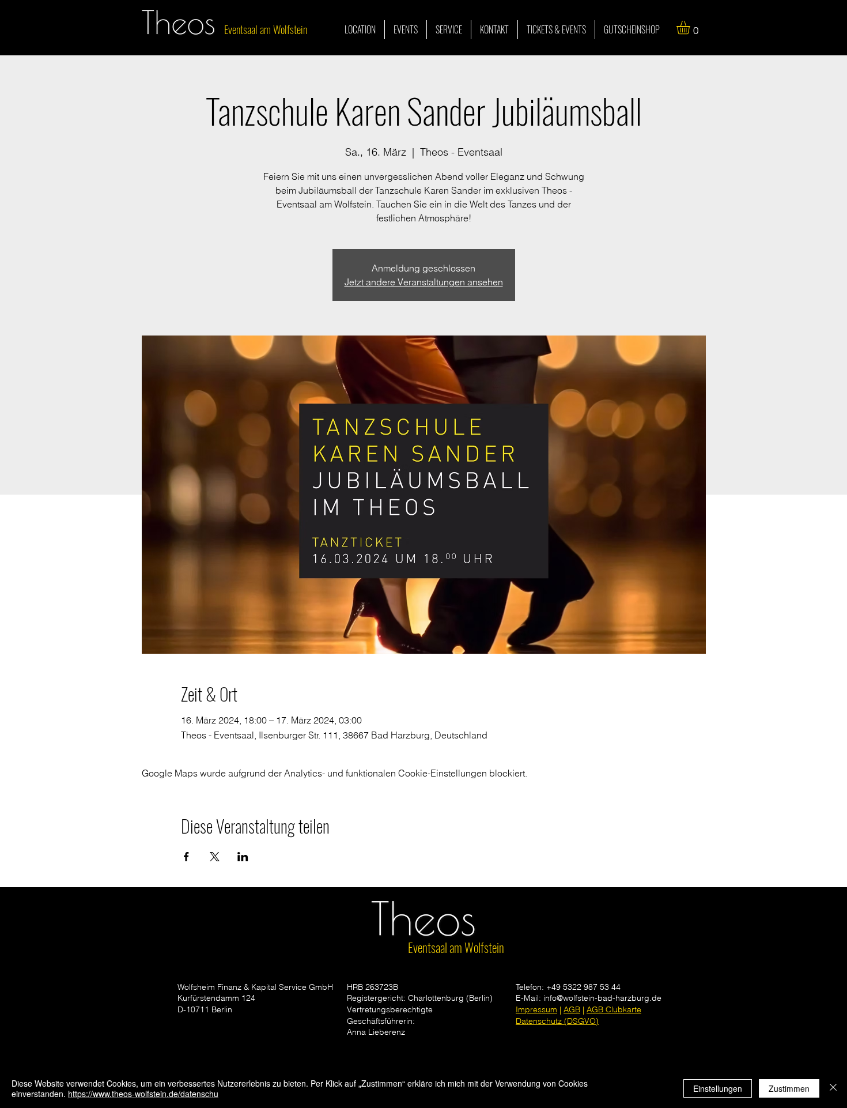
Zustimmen (789, 1088)
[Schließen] (833, 1088)
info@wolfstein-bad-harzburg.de (602, 998)
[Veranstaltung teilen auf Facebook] (186, 856)
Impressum (536, 1009)
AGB (572, 1009)
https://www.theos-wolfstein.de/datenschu (143, 1093)
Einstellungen (717, 1088)
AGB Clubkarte (614, 1009)
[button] (691, 27)
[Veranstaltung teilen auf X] (214, 856)
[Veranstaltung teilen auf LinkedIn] (242, 856)
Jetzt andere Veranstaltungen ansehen (424, 282)
